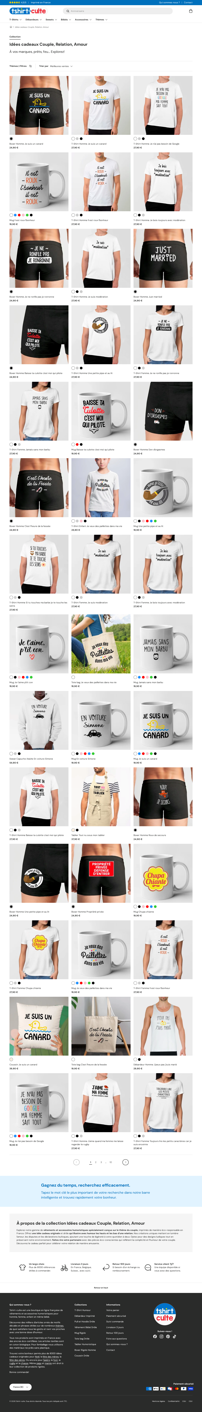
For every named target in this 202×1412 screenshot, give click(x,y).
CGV (191, 1401)
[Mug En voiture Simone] (100, 720)
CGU (184, 1401)
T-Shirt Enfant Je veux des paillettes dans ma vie (96, 526)
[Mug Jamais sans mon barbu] (163, 643)
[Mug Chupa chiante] (163, 873)
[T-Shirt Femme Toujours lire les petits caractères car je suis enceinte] (163, 1102)
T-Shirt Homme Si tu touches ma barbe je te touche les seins (38, 604)
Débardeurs (32, 19)
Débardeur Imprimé (85, 1315)
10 (111, 1162)
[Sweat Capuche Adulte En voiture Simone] (38, 720)
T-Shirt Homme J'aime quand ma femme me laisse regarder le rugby (97, 1143)
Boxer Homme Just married (148, 296)
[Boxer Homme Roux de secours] (163, 796)
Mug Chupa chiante (144, 911)
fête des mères (51, 1356)
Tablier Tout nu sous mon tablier (88, 835)
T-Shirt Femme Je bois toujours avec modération (159, 602)
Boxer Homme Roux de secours (150, 835)
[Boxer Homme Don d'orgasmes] (163, 411)
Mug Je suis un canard (145, 758)
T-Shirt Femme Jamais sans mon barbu (29, 449)
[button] (191, 11)
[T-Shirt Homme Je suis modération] (100, 258)
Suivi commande (115, 1321)
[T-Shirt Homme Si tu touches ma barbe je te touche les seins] (38, 564)
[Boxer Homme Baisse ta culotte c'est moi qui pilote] (38, 334)
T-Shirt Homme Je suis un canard (88, 143)
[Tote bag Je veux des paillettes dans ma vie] (100, 643)
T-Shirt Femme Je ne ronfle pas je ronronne (156, 373)
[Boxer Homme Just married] (163, 258)
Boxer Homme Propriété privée (87, 911)
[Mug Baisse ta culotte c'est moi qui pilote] (100, 411)
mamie (48, 1363)
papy (39, 1363)
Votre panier (112, 1310)
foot (55, 1360)
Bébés (64, 19)
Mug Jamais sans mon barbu (148, 682)
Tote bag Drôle (82, 1338)
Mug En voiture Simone (83, 758)
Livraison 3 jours (115, 1327)
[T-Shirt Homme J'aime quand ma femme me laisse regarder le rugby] (100, 1102)
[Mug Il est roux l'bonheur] (38, 181)
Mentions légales (158, 1401)
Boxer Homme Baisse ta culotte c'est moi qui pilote (35, 373)
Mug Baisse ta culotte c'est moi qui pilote (92, 449)
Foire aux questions (116, 1338)
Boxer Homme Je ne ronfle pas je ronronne (31, 296)
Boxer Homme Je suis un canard (26, 143)
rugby (12, 1363)
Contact (188, 2)
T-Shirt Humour (83, 1310)
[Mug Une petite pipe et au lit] (163, 487)
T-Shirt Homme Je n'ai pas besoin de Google (156, 143)
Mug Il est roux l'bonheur (22, 220)
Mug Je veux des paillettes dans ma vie (91, 988)
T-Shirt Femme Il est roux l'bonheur (152, 988)
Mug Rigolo (80, 1332)
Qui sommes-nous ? (117, 1344)
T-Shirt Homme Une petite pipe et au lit (92, 373)
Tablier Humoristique (85, 1344)
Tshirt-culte (20, 1401)
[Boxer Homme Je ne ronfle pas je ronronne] (38, 258)
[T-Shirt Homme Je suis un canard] (100, 105)
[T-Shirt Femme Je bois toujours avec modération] (163, 564)
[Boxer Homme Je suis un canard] (38, 105)
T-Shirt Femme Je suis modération (89, 602)
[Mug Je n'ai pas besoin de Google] (38, 1102)
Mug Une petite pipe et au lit (148, 526)
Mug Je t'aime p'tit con (21, 682)
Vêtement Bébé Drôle (86, 1327)
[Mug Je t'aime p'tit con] (38, 643)
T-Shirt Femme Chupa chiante (25, 988)
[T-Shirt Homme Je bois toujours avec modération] (163, 181)
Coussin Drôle (82, 1355)
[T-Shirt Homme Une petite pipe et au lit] (100, 334)
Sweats (50, 19)
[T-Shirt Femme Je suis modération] (100, 564)
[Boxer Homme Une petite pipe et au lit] (38, 873)
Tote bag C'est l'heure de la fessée (89, 1064)
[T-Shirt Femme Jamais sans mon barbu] (38, 411)
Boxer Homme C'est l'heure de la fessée (29, 526)
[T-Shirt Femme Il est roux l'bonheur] (163, 949)
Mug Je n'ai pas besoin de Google (26, 1141)
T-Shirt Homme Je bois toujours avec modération (159, 220)
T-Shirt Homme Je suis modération (89, 296)
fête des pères (17, 1360)
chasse (24, 1363)
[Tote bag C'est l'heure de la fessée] (100, 1026)
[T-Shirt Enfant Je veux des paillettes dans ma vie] (100, 487)
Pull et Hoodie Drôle (85, 1321)
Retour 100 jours (115, 1332)
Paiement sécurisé (116, 1315)
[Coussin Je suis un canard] (38, 1026)
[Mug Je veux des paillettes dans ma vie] (100, 949)
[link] (76, 1162)
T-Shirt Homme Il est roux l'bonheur (89, 220)
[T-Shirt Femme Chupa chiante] (38, 949)
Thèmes (100, 19)
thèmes (59, 1325)
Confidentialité (173, 1401)
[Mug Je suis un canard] (163, 720)
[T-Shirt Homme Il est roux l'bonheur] (100, 181)
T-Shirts (13, 19)
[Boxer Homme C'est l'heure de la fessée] (38, 487)
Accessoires (81, 19)
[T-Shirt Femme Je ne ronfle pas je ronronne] (163, 334)
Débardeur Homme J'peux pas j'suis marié (155, 1064)
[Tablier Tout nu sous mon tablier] (100, 796)
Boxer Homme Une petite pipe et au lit (29, 911)
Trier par (43, 66)
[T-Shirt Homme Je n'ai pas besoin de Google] (163, 105)
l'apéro (46, 1360)
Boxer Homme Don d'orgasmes (149, 449)
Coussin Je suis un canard (23, 1064)
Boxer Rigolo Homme (85, 1350)
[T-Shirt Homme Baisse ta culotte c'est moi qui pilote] (38, 796)
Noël (37, 1356)
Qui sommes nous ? (169, 2)
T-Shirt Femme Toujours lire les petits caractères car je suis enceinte (163, 1143)
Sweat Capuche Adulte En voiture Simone (31, 758)
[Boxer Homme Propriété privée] (100, 873)
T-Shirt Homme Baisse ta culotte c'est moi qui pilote (36, 835)
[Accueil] (10, 27)
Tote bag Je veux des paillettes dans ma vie (94, 682)
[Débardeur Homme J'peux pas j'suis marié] (163, 1026)
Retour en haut (101, 1287)
